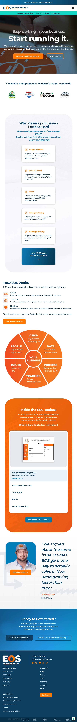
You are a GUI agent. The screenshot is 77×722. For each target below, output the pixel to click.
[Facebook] (36, 663)
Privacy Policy (45, 719)
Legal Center (35, 719)
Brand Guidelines (68, 719)
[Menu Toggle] (73, 8)
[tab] (38, 475)
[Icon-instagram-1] (43, 663)
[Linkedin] (33, 663)
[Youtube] (40, 663)
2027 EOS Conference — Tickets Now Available (38, 2)
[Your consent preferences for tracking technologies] (73, 718)
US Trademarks (57, 719)
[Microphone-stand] (47, 663)
